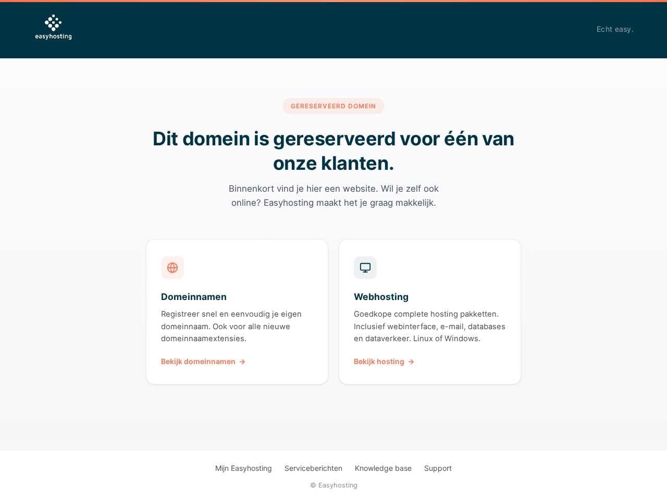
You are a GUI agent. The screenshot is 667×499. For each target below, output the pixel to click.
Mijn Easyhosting (243, 468)
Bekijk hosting (379, 361)
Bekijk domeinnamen (198, 361)
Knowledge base (383, 468)
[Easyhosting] (53, 29)
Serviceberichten (313, 468)
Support (438, 468)
